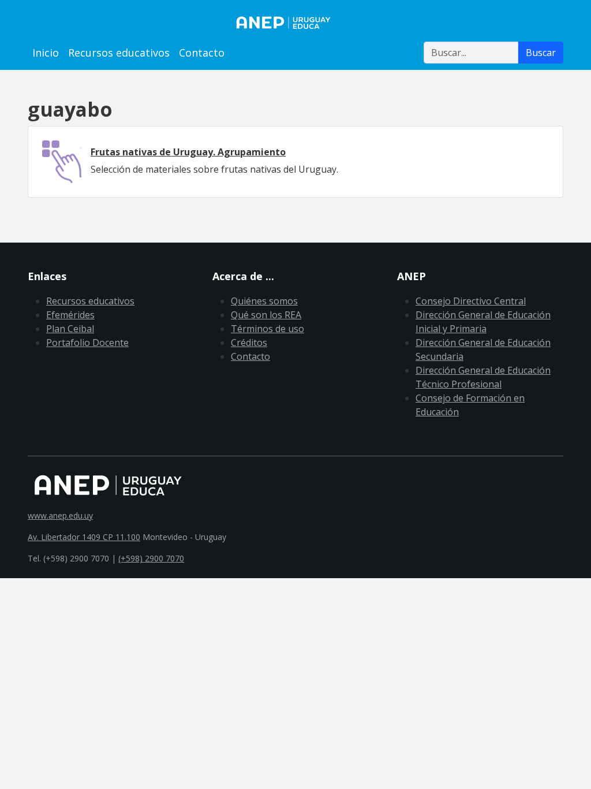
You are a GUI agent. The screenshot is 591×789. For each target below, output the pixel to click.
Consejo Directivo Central (471, 301)
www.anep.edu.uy (60, 515)
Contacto (202, 52)
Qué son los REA (266, 314)
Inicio (45, 52)
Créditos (249, 342)
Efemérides (70, 314)
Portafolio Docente (87, 342)
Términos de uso (267, 328)
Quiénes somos (264, 301)
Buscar (541, 52)
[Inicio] (295, 22)
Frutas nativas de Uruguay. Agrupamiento (188, 152)
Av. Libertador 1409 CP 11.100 (84, 536)
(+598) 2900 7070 (151, 558)
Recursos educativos (119, 52)
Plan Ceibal (70, 328)
